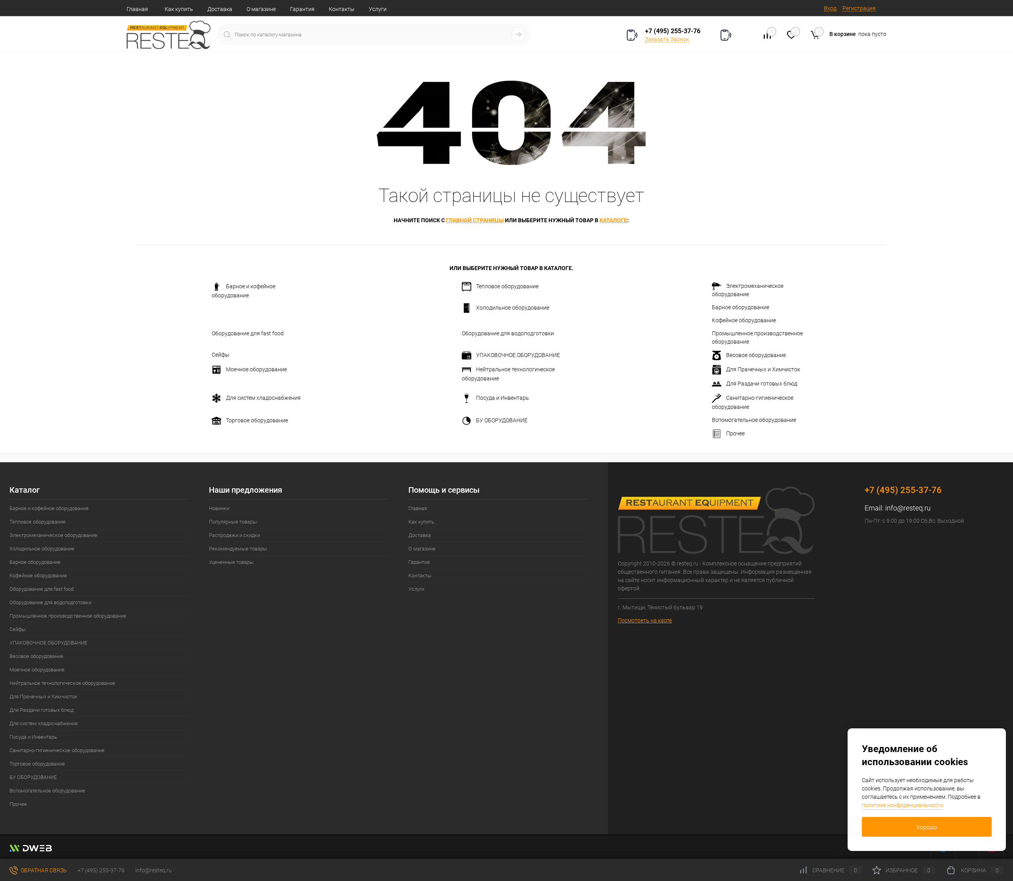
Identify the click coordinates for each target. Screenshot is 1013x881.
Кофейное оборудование (744, 320)
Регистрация (859, 8)
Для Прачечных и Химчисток (763, 369)
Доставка (219, 9)
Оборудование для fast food (248, 333)
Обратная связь (43, 870)
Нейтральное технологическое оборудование (508, 374)
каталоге (613, 220)
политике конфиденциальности (902, 805)
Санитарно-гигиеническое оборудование (752, 402)
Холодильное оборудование (512, 307)
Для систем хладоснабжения (263, 398)
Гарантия (302, 9)
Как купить (179, 9)
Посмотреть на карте (645, 620)
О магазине (261, 9)
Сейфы (221, 355)
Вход (830, 8)
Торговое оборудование (257, 420)
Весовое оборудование (756, 355)
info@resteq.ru (908, 508)
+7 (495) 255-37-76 (672, 31)
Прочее (735, 433)
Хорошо (926, 827)
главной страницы (475, 220)
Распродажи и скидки (234, 535)
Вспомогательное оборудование (754, 420)
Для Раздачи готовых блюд (761, 383)
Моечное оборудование (256, 369)
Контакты (342, 9)
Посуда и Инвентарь (502, 398)
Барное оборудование (740, 307)
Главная (137, 9)
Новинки (219, 508)
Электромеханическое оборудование (747, 290)
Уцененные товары (231, 562)
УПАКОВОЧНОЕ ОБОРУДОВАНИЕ (518, 355)
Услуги (378, 9)
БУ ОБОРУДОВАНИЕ (501, 420)
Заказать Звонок (667, 39)
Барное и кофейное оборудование (243, 291)
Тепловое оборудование (507, 286)
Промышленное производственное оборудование (757, 337)
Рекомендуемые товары (238, 549)
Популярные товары (233, 522)
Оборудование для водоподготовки (508, 333)
